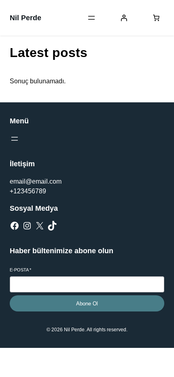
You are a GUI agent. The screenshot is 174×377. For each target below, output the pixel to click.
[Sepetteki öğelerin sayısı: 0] (156, 18)
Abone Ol (87, 304)
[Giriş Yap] (124, 18)
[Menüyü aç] (91, 18)
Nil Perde (25, 18)
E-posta (20, 269)
